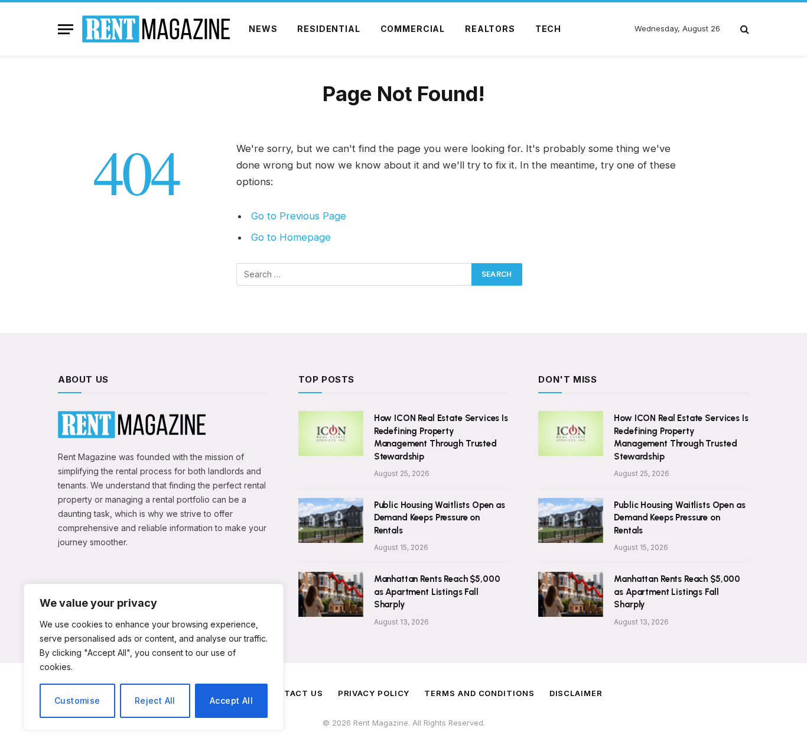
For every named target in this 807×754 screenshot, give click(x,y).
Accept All (231, 700)
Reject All (155, 700)
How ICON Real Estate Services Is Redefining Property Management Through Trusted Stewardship (441, 437)
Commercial (412, 29)
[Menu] (65, 29)
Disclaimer (576, 693)
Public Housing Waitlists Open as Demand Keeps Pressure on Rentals (439, 518)
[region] (154, 657)
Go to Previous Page (298, 216)
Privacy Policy (374, 693)
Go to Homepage (291, 237)
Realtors (490, 29)
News (263, 29)
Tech (548, 29)
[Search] (743, 29)
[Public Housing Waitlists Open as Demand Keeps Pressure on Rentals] (330, 520)
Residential (328, 29)
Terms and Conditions (479, 693)
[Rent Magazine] (156, 28)
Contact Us (294, 693)
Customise (77, 700)
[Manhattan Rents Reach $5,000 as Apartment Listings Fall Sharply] (330, 594)
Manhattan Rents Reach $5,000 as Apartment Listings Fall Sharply (437, 592)
